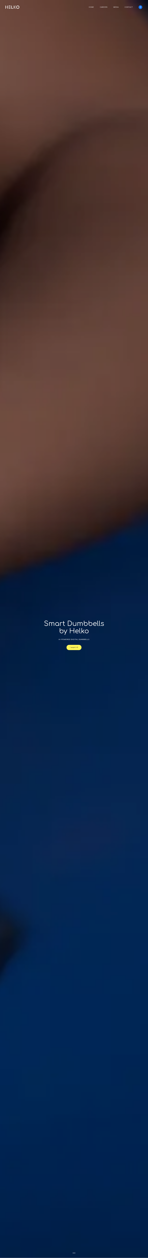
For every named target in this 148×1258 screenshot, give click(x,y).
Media (116, 7)
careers (103, 7)
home (91, 7)
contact (129, 7)
